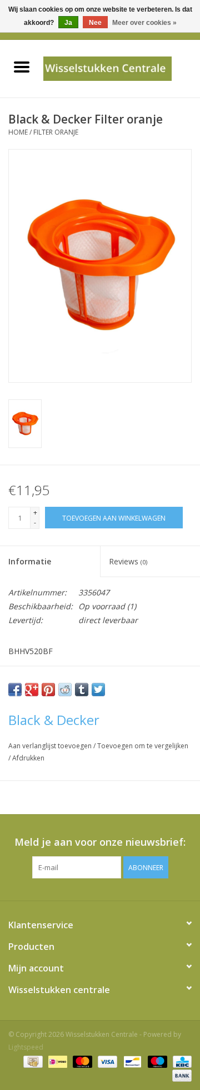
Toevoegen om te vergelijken (142, 745)
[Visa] (106, 1061)
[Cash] (31, 1061)
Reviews (128, 561)
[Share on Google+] (31, 689)
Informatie (29, 561)
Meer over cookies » (144, 23)
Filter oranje (55, 132)
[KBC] (180, 1061)
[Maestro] (156, 1061)
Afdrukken (28, 758)
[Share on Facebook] (15, 689)
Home (18, 132)
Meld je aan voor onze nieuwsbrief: (100, 842)
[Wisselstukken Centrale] (121, 68)
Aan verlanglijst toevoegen (50, 745)
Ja (68, 23)
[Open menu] (21, 66)
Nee (95, 23)
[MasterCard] (81, 1061)
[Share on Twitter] (98, 689)
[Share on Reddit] (65, 689)
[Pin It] (48, 689)
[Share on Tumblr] (81, 689)
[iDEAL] (56, 1061)
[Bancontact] (131, 1061)
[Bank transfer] (180, 1074)
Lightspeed (25, 1047)
